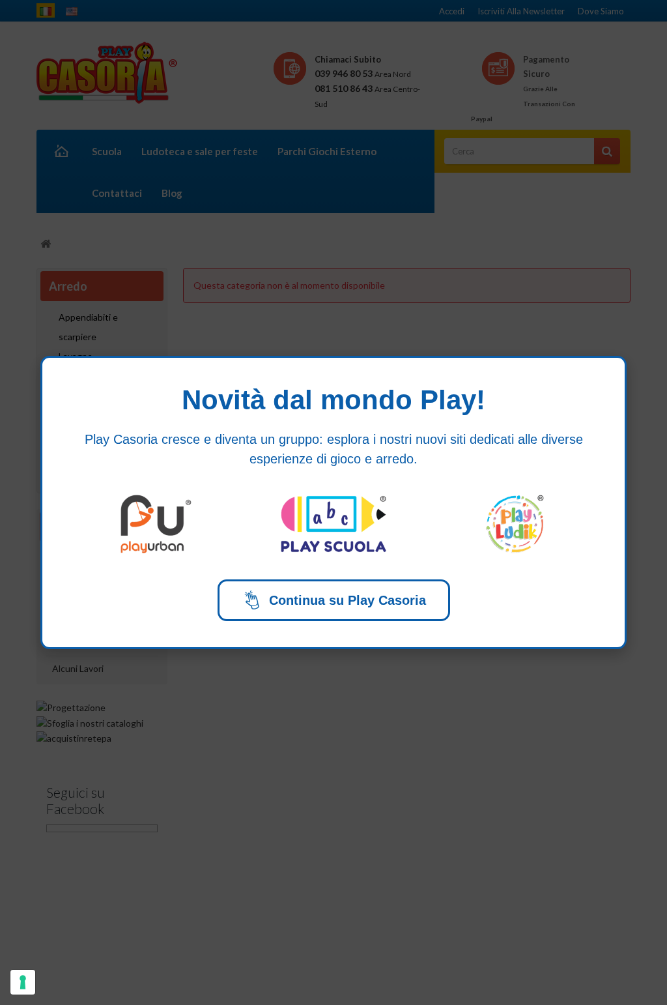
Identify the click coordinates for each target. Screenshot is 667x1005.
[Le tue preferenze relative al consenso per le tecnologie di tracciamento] (22, 982)
